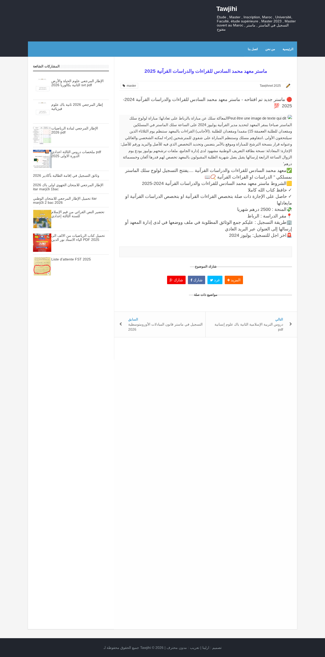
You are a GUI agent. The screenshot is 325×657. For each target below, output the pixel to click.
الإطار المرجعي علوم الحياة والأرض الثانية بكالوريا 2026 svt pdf (77, 83)
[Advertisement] (71, 369)
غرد (216, 280)
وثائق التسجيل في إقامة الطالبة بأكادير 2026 (66, 175)
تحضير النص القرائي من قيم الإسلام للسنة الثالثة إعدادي (77, 214)
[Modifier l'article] (287, 86)
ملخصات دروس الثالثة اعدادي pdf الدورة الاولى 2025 (76, 154)
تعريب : (183, 648)
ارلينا (205, 648)
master (130, 85)
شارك (178, 280)
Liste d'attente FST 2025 (71, 259)
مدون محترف (177, 648)
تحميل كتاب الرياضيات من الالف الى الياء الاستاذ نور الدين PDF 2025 (78, 237)
